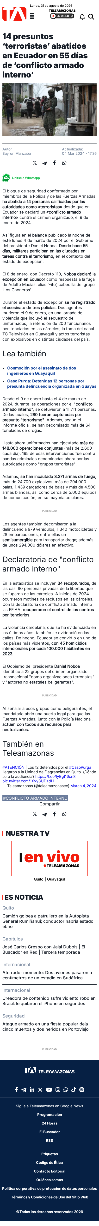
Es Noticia (24, 897)
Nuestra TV (27, 833)
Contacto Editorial (49, 1171)
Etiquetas (49, 1154)
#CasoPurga (80, 767)
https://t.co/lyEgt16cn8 (55, 776)
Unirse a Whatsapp (26, 178)
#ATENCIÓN (13, 767)
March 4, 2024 (83, 785)
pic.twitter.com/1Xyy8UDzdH (28, 781)
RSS (49, 1140)
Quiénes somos (49, 1180)
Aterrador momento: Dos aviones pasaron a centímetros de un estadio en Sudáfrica (47, 975)
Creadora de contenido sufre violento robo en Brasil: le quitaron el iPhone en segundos (49, 1001)
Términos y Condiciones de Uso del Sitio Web (49, 1197)
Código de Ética (49, 1162)
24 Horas (49, 1123)
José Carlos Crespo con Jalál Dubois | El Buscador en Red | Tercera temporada (43, 949)
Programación (49, 1114)
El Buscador (49, 1132)
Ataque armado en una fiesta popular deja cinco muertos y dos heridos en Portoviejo (45, 1026)
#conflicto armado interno (35, 798)
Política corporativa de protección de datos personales (49, 1188)
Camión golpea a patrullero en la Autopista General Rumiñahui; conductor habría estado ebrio (47, 921)
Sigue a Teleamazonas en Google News (49, 1106)
